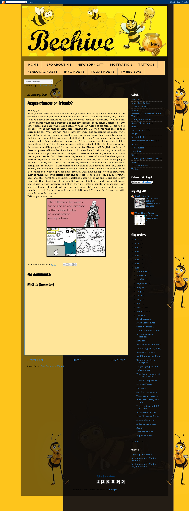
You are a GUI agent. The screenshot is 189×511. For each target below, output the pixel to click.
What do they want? (146, 380)
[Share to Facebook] (72, 264)
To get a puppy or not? (147, 366)
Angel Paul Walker (140, 103)
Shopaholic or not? (146, 420)
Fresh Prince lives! (145, 323)
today (134, 162)
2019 (137, 247)
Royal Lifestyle (142, 196)
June (140, 295)
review (134, 144)
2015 (137, 263)
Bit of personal (143, 319)
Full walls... (142, 388)
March (140, 307)
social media (137, 148)
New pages (142, 341)
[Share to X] (69, 264)
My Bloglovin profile (141, 455)
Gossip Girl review (140, 123)
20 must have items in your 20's (152, 218)
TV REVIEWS (131, 71)
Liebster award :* (145, 370)
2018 (137, 251)
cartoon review (138, 106)
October (141, 279)
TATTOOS (146, 64)
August (141, 287)
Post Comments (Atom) (52, 366)
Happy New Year (144, 435)
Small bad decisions (146, 392)
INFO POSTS (74, 71)
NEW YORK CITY (90, 64)
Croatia (134, 110)
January (141, 315)
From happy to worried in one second (148, 375)
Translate (47, 85)
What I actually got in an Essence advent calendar (153, 202)
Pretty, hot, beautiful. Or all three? (148, 407)
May (139, 299)
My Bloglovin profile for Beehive (143, 459)
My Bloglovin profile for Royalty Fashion (143, 465)
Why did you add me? (147, 416)
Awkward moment (145, 352)
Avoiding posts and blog (148, 356)
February (141, 311)
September (143, 283)
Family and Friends (141, 119)
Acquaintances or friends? (145, 336)
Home (77, 360)
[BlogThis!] (67, 264)
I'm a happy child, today (148, 348)
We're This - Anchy (144, 213)
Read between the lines (143, 140)
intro (133, 126)
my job (134, 133)
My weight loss (139, 137)
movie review (138, 130)
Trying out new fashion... (149, 330)
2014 (137, 268)
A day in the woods (146, 424)
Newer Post (35, 360)
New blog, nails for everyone (146, 361)
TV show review (139, 165)
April (140, 303)
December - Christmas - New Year (146, 115)
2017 (137, 255)
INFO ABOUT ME (57, 64)
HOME (33, 64)
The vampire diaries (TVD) (144, 158)
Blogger (113, 489)
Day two (140, 428)
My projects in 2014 (146, 412)
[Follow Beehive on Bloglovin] (142, 183)
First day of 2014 (144, 432)
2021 (137, 239)
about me (136, 99)
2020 (137, 243)
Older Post (117, 360)
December (142, 271)
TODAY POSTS (103, 71)
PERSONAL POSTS (42, 71)
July (139, 291)
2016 (137, 259)
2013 (137, 441)
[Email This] (64, 264)
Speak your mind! (145, 327)
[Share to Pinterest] (75, 264)
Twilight (135, 169)
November (142, 275)
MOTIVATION (121, 64)
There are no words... (147, 396)
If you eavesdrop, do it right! (147, 401)
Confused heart (144, 384)
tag (132, 155)
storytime (136, 151)
